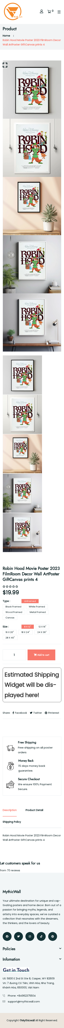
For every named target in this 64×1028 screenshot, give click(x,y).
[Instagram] (29, 936)
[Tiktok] (41, 936)
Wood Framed (14, 612)
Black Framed (13, 606)
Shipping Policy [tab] (12, 822)
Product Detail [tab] (34, 810)
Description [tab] (10, 810)
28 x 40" (10, 637)
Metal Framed (38, 612)
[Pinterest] (52, 936)
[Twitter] (18, 936)
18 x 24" (25, 632)
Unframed (30, 601)
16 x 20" (10, 632)
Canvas (10, 617)
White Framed (37, 606)
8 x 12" (27, 626)
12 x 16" (42, 626)
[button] (11, 586)
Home (6, 35)
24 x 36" (42, 632)
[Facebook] (7, 936)
